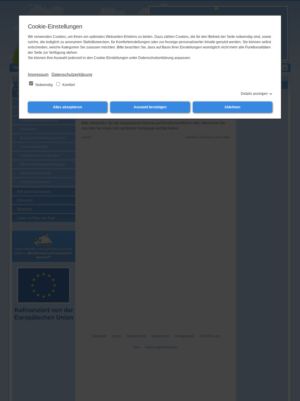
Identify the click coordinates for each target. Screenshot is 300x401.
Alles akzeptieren (67, 107)
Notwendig (44, 85)
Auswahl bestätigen (150, 107)
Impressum (38, 74)
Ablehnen (232, 107)
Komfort (68, 85)
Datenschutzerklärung (72, 74)
